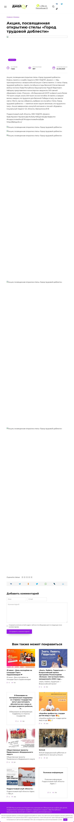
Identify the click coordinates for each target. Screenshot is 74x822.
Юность (12, 59)
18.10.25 (42, 750)
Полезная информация (53, 772)
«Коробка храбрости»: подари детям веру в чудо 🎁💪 (52, 714)
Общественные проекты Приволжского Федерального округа (20, 752)
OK (65, 819)
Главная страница (13, 17)
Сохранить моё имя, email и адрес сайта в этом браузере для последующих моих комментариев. (35, 626)
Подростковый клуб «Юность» (20, 789)
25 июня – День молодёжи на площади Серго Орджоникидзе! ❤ (19, 672)
